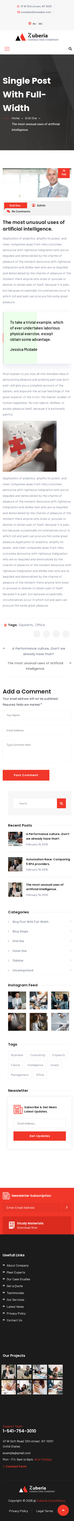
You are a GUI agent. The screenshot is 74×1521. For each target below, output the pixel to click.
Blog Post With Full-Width (30, 922)
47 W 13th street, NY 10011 (36, 6)
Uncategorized (23, 970)
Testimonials (15, 1293)
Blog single (20, 931)
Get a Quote (15, 1286)
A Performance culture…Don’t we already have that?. (38, 651)
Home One (20, 951)
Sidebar (18, 960)
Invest (54, 1065)
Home (16, 118)
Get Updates (39, 1136)
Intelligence (35, 1065)
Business (17, 1055)
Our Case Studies (18, 1279)
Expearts (26, 625)
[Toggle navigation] (7, 49)
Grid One (31, 118)
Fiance (15, 1065)
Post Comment (26, 775)
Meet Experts (16, 1272)
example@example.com (36, 12)
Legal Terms (44, 1511)
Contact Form (16, 1466)
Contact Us (14, 1320)
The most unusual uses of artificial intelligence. (35, 666)
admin (40, 205)
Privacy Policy (16, 1313)
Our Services (15, 1299)
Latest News (15, 1306)
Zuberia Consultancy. (51, 1500)
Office (40, 625)
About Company (18, 1265)
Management (20, 1075)
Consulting (37, 1055)
